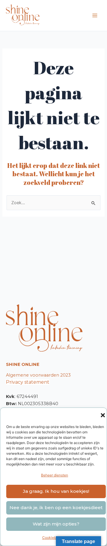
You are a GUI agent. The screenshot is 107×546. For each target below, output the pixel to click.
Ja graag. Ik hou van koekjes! (56, 491)
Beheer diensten (54, 475)
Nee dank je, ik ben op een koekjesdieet (56, 507)
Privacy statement (27, 382)
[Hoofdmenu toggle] (95, 15)
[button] (103, 415)
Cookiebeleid (53, 537)
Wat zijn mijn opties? (56, 524)
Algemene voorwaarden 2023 (38, 375)
